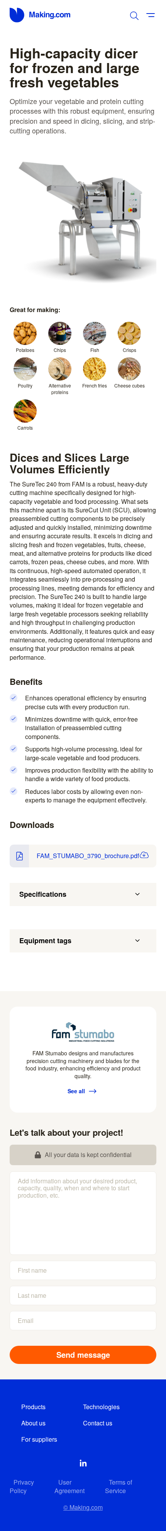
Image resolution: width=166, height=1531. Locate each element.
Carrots (25, 427)
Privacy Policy (22, 1486)
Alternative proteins (60, 388)
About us (33, 1422)
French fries (94, 385)
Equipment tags (45, 940)
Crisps (129, 349)
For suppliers (39, 1439)
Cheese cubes (129, 385)
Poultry (25, 385)
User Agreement (69, 1486)
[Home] (40, 15)
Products (33, 1406)
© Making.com (83, 1507)
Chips (60, 349)
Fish (94, 349)
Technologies (101, 1406)
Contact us (97, 1422)
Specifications (42, 894)
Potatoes (25, 349)
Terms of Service (118, 1486)
